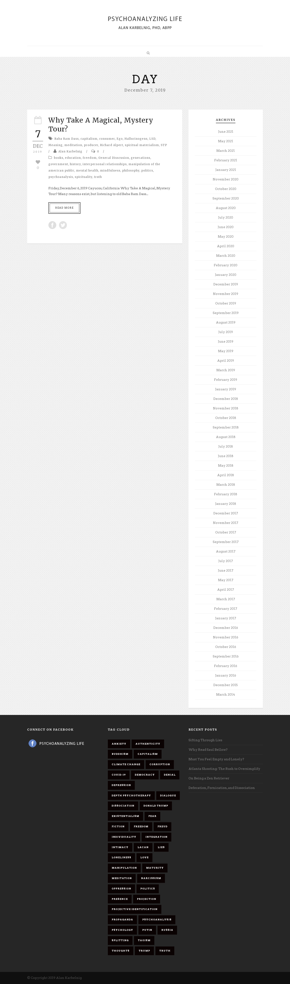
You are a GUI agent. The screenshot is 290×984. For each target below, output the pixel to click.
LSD (152, 139)
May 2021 (225, 141)
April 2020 (225, 246)
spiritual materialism (142, 145)
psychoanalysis (60, 177)
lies (161, 847)
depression (121, 785)
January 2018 (225, 504)
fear (152, 816)
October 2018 (225, 418)
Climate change (126, 764)
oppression (121, 888)
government (58, 164)
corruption (159, 764)
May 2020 (226, 237)
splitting (120, 940)
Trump (144, 950)
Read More (64, 207)
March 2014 (225, 694)
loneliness (121, 857)
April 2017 (225, 590)
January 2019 (225, 389)
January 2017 (225, 618)
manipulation (124, 867)
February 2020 (225, 265)
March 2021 (225, 151)
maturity (155, 867)
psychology (122, 929)
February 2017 (225, 609)
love (144, 857)
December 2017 (225, 513)
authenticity (147, 743)
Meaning (55, 145)
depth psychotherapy (131, 795)
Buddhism (120, 753)
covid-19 (119, 774)
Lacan (143, 847)
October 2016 (225, 647)
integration (156, 836)
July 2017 (225, 561)
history (75, 164)
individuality (124, 836)
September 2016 (226, 656)
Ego (120, 139)
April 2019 (225, 361)
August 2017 (225, 551)
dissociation (123, 805)
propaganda (122, 919)
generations (140, 158)
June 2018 (225, 456)
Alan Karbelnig (70, 151)
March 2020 (225, 256)
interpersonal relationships (105, 164)
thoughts (121, 950)
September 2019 (226, 313)
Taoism (144, 940)
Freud (163, 826)
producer (91, 145)
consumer (107, 139)
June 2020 (226, 227)
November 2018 (225, 408)
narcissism (151, 878)
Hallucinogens (136, 139)
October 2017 (225, 532)
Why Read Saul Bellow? (208, 750)
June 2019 (225, 341)
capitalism (88, 139)
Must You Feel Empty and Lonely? (216, 759)
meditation (73, 145)
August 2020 (226, 208)
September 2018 (226, 427)
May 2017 (225, 580)
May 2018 (225, 466)
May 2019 (225, 351)
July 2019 (225, 332)
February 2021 (225, 160)
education (73, 158)
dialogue (168, 795)
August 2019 (225, 322)
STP (164, 145)
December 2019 (225, 284)
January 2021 (225, 170)
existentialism (125, 816)
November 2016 (225, 637)
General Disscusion (113, 158)
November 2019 (225, 294)
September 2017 (226, 542)
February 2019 (225, 380)
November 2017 (225, 523)
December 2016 (225, 628)
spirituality (83, 177)
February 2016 (225, 666)
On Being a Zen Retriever (209, 778)
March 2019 (225, 370)
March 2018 (225, 485)
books (58, 158)
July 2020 (225, 217)
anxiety (119, 743)
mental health (87, 170)
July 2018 (225, 446)
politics (147, 170)
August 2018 (225, 437)
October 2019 (225, 303)
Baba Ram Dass (66, 139)
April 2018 (225, 475)
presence (120, 898)
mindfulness (110, 170)
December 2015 (225, 685)
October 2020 (225, 189)
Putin (147, 929)
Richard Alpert (111, 145)
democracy (145, 774)
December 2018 (225, 399)
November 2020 (225, 179)
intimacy (120, 847)
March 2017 (225, 599)
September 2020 (226, 198)
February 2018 (225, 494)
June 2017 (225, 570)
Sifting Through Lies (205, 740)
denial (170, 774)
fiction (118, 826)
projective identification (135, 909)
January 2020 (225, 275)
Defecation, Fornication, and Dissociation (222, 788)
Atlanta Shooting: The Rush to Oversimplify (224, 769)
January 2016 (225, 675)
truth (98, 177)
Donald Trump (156, 805)
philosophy (130, 170)
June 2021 (225, 132)
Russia (167, 929)
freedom (90, 158)
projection (146, 898)
